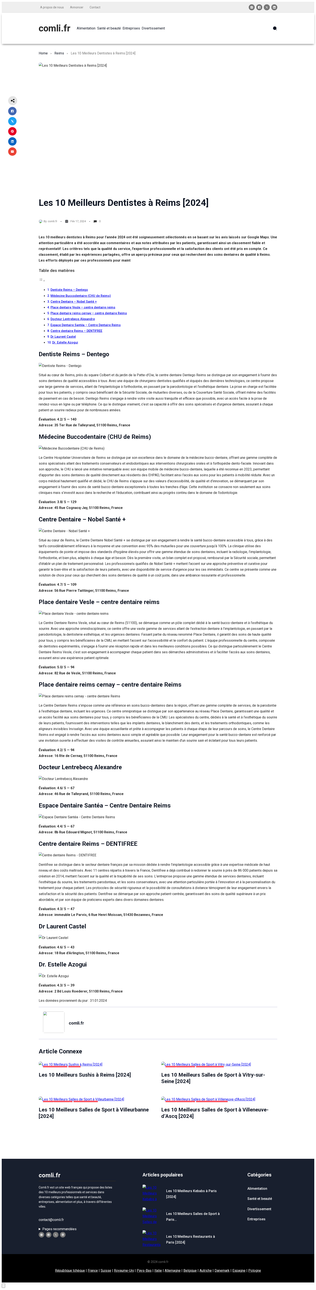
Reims (59, 53)
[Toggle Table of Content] (42, 281)
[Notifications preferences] (3, 1285)
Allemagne (173, 1270)
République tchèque (70, 1270)
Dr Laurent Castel (63, 337)
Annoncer (76, 7)
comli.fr (54, 28)
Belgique (190, 1270)
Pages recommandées (59, 1229)
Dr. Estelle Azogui (65, 342)
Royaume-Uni (124, 1270)
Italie (158, 1270)
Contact (95, 7)
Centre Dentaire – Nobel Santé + (74, 302)
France (93, 1270)
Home (43, 53)
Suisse (106, 1270)
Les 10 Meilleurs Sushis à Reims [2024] (85, 1075)
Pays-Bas (144, 1270)
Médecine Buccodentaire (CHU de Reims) (81, 296)
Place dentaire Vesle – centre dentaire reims (83, 307)
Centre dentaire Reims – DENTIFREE (76, 331)
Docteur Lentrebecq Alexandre (73, 319)
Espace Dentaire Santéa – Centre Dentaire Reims (86, 325)
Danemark (222, 1270)
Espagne (238, 1270)
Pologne (254, 1270)
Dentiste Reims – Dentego (69, 290)
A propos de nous (52, 7)
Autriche (205, 1270)
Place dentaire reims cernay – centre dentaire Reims (89, 313)
